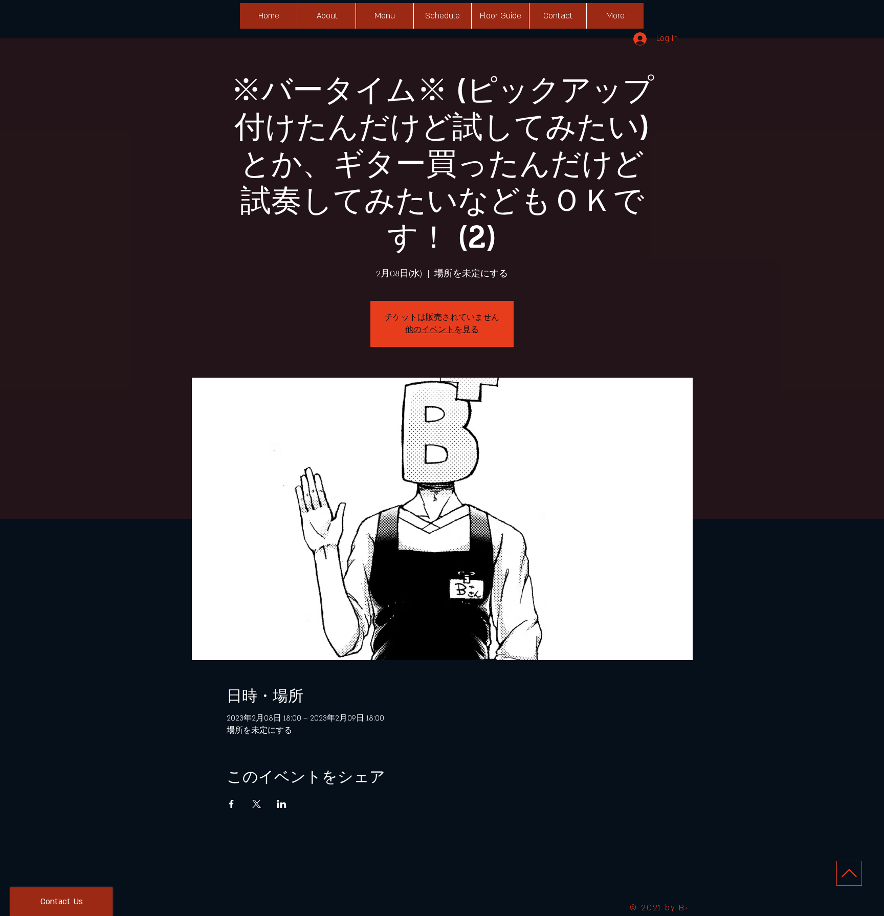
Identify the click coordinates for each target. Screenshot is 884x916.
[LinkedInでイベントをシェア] (281, 804)
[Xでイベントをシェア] (256, 804)
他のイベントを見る (442, 330)
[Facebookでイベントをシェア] (231, 804)
